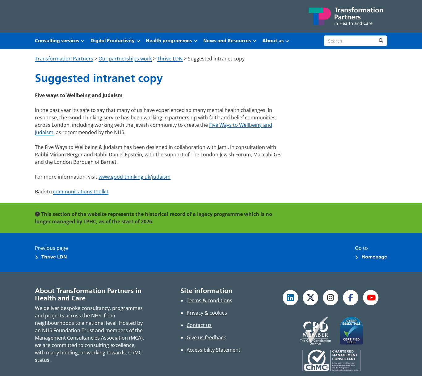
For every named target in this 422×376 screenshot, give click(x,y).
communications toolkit (80, 191)
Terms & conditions (209, 300)
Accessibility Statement (213, 349)
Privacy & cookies (207, 312)
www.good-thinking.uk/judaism (135, 176)
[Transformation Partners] (345, 16)
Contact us (199, 325)
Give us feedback (206, 337)
